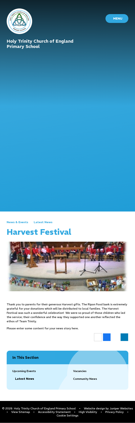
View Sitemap (20, 412)
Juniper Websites (121, 408)
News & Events (17, 222)
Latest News (43, 222)
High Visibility (88, 412)
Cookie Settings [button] (67, 415)
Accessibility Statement (54, 412)
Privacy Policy (114, 412)
